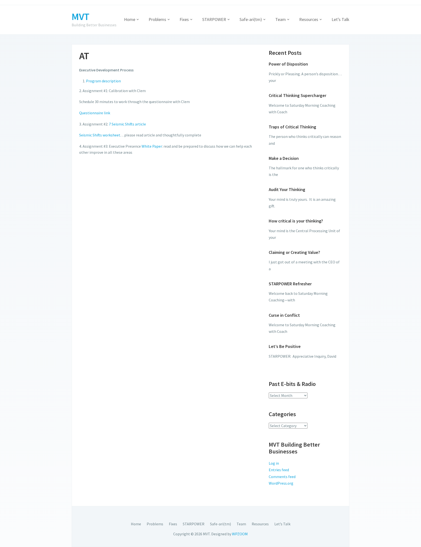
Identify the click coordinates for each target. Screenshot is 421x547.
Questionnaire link (94, 112)
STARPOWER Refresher (290, 284)
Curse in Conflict (284, 315)
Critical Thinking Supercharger (297, 95)
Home (129, 19)
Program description (103, 80)
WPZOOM (240, 533)
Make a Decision (284, 158)
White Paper (152, 146)
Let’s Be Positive (285, 346)
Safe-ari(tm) (250, 19)
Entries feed (279, 469)
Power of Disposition (288, 64)
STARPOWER (214, 19)
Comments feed (282, 476)
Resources (308, 19)
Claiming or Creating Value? (294, 252)
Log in (274, 463)
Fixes (184, 19)
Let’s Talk (340, 19)
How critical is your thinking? (296, 221)
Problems (157, 19)
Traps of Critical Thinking (292, 127)
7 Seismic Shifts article (127, 124)
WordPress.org (281, 483)
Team (280, 19)
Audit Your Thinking (287, 189)
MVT (80, 16)
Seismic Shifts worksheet (99, 135)
